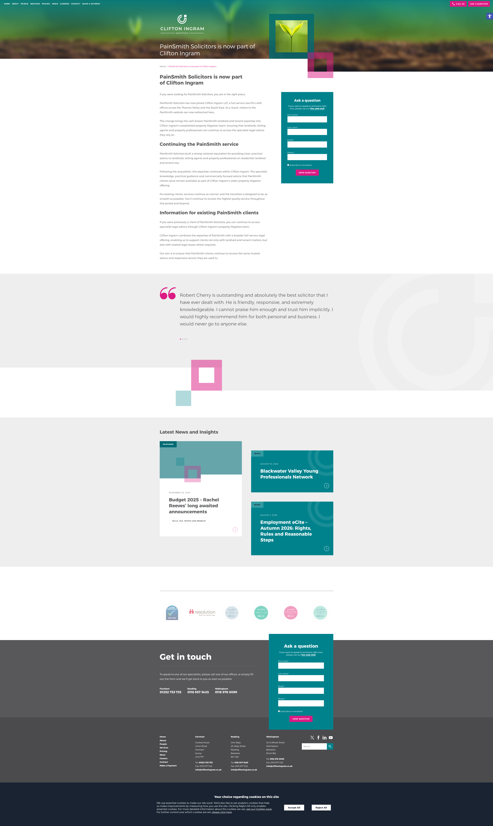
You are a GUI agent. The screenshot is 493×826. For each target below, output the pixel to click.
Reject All (321, 807)
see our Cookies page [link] (259, 809)
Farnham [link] (164, 688)
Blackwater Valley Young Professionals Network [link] (289, 474)
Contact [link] (75, 4)
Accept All (294, 807)
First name (292, 115)
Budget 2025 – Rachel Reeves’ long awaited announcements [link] (194, 505)
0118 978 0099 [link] (226, 692)
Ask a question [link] (479, 4)
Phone (290, 152)
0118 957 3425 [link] (198, 692)
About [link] (15, 4)
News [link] (55, 4)
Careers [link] (64, 4)
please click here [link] (222, 812)
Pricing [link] (46, 4)
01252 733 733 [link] (170, 692)
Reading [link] (191, 688)
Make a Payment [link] (91, 4)
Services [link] (35, 4)
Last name (292, 127)
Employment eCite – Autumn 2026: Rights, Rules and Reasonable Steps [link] (286, 531)
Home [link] (7, 4)
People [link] (25, 4)
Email (290, 140)
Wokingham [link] (221, 688)
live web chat (317, 108)
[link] (489, 16)
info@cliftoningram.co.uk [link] (208, 770)
